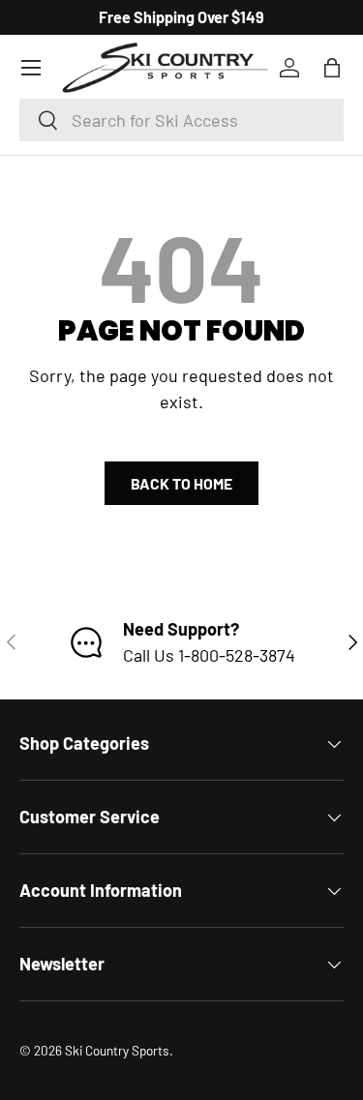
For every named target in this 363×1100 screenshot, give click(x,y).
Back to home (181, 483)
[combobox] (181, 120)
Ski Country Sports (117, 1050)
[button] (332, 67)
